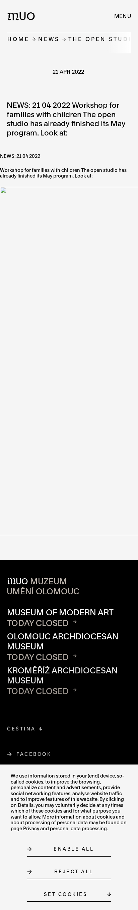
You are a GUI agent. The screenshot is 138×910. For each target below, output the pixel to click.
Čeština (21, 728)
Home (18, 39)
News (49, 39)
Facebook (34, 754)
